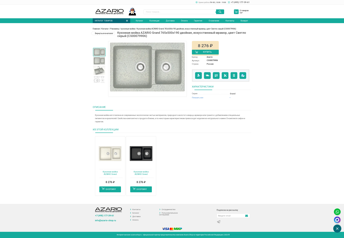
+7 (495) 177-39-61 (104, 215)
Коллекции (154, 21)
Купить (205, 52)
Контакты (230, 21)
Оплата (184, 21)
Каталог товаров (104, 21)
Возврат (244, 21)
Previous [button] (111, 69)
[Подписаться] (246, 215)
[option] (99, 52)
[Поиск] (220, 11)
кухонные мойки (128, 29)
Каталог (139, 21)
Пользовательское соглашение (168, 214)
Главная (96, 29)
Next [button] (184, 69)
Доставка (170, 21)
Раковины (114, 29)
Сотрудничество (168, 209)
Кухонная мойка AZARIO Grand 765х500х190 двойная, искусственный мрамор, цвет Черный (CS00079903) (141, 173)
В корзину (111, 189)
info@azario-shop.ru (105, 220)
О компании (214, 21)
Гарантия (198, 21)
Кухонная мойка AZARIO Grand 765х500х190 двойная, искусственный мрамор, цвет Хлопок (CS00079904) (110, 173)
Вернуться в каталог (104, 33)
